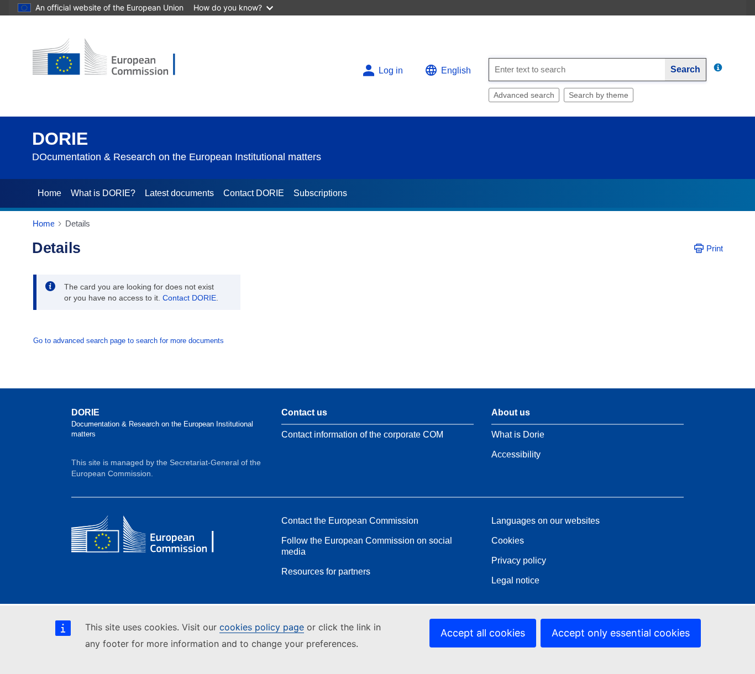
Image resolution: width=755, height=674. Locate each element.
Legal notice (515, 580)
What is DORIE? (103, 193)
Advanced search (524, 95)
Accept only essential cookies (621, 633)
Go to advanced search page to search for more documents (128, 340)
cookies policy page (261, 627)
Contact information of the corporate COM (362, 434)
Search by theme (598, 95)
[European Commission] (113, 61)
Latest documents (179, 193)
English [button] (456, 70)
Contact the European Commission (349, 520)
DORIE (60, 139)
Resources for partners (325, 571)
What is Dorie (517, 434)
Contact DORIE (253, 193)
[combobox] (577, 70)
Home (49, 193)
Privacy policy (518, 560)
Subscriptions (320, 193)
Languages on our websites (545, 520)
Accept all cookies (483, 633)
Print (714, 248)
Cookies (507, 540)
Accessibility (516, 454)
